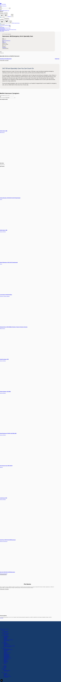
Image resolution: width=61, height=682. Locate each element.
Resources (9, 16)
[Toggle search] (1, 7)
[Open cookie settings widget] (1, 680)
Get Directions (4, 47)
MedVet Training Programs (12, 29)
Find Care (1, 13)
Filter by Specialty (2, 97)
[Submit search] (10, 8)
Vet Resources (7, 18)
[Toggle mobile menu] (1, 12)
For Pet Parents (2, 27)
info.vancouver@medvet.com (6, 40)
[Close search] (1, 9)
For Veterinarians (2, 28)
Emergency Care (7, 10)
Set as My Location (5, 48)
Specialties (2, 19)
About (12, 14)
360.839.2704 (4, 42)
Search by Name (2, 95)
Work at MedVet (2, 10)
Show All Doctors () (3, 574)
